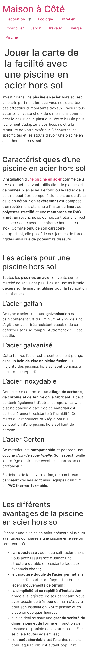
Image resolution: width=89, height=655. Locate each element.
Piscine (12, 37)
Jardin (36, 28)
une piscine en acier (44, 179)
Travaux (55, 28)
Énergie (75, 28)
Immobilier (15, 28)
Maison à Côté (33, 9)
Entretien (67, 19)
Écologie (45, 19)
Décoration (15, 19)
